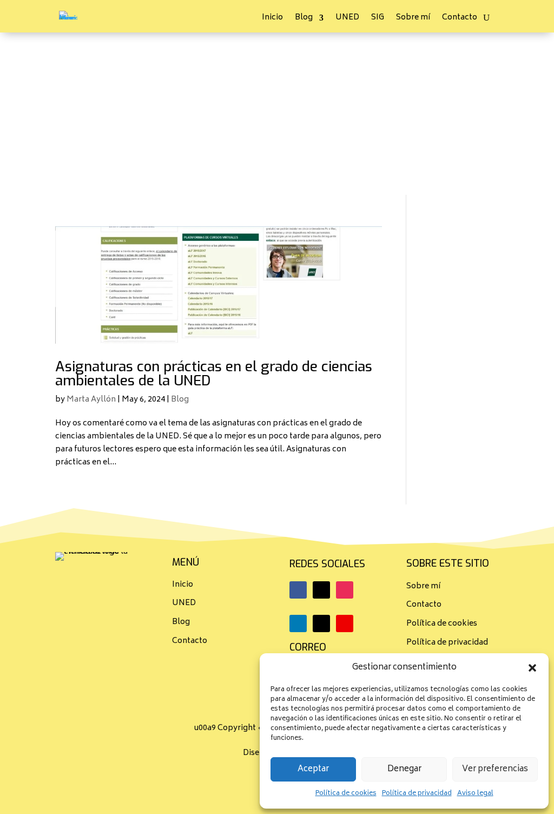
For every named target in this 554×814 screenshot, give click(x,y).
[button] (532, 667)
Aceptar (313, 769)
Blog (304, 19)
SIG (377, 19)
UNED (347, 19)
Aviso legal (475, 793)
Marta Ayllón (91, 399)
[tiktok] (321, 623)
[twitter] (321, 590)
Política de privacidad (417, 793)
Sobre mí (413, 19)
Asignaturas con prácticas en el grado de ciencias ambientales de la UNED (213, 373)
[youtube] (344, 623)
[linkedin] (298, 623)
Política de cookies (346, 793)
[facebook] (298, 590)
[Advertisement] (277, 113)
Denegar (404, 769)
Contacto (459, 19)
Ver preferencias (495, 769)
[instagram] (344, 590)
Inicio (272, 19)
